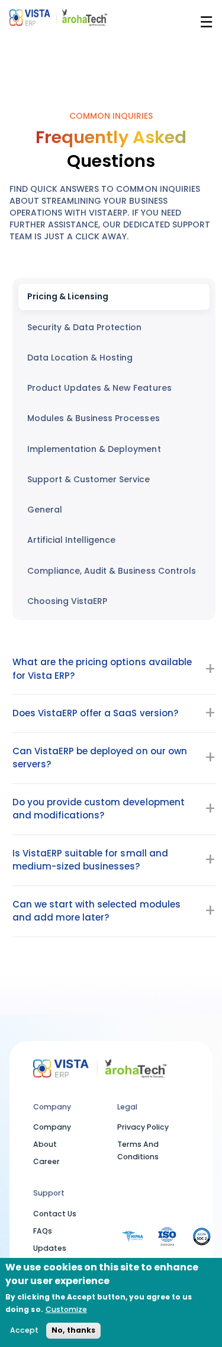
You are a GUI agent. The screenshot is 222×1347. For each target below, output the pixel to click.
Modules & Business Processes (93, 418)
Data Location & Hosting (80, 357)
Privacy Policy (143, 1127)
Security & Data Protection (84, 327)
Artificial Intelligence (71, 540)
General (44, 510)
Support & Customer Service (88, 479)
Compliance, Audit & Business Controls (111, 571)
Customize (66, 1309)
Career (46, 1161)
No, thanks (73, 1330)
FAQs (42, 1231)
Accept (24, 1330)
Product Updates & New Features (99, 388)
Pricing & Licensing (67, 296)
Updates (49, 1248)
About (45, 1144)
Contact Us (54, 1214)
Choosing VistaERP (67, 601)
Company (52, 1127)
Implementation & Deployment (94, 449)
